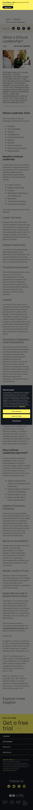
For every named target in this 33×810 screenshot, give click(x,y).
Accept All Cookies (16, 416)
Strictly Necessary (16, 411)
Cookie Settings (16, 420)
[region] (16, 405)
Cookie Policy (22, 406)
